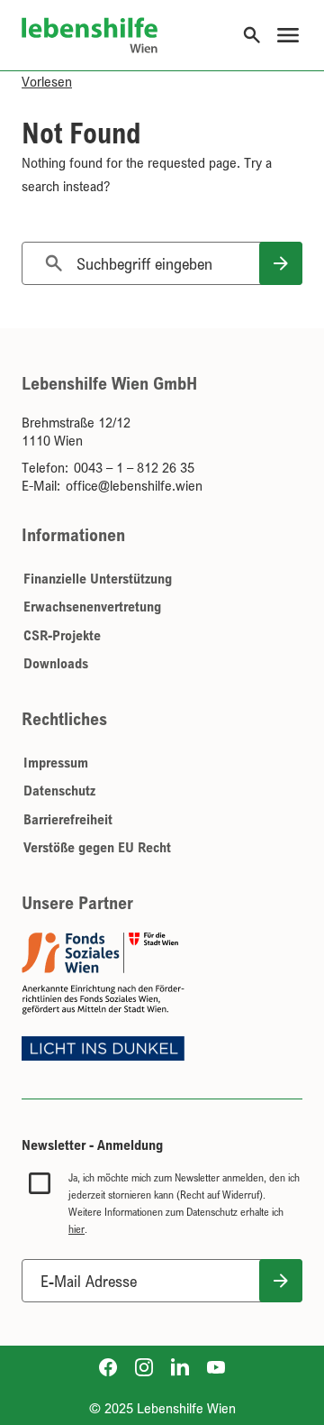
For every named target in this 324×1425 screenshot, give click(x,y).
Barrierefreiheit (67, 819)
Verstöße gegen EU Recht (97, 847)
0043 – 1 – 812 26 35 (134, 467)
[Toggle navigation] (288, 35)
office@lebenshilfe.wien (134, 485)
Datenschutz (59, 790)
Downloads (55, 663)
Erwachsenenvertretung (92, 606)
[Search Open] (252, 35)
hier (76, 1229)
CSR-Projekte (62, 635)
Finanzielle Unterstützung (97, 578)
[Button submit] (280, 1280)
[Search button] (280, 263)
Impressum (55, 762)
